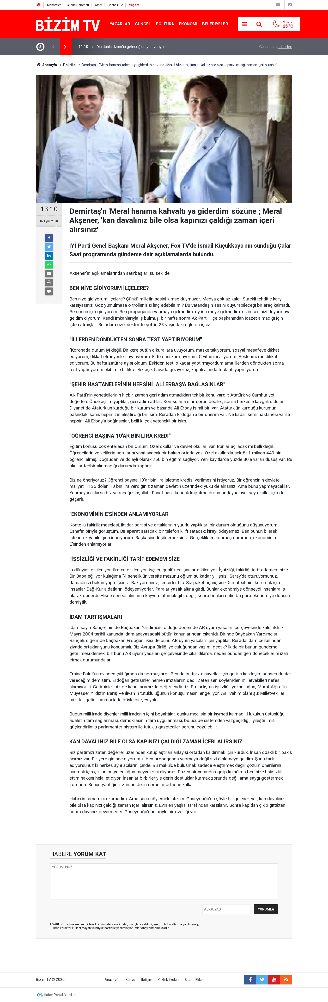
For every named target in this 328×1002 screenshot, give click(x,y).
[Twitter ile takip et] (262, 979)
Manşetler (54, 5)
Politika (165, 23)
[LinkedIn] (49, 256)
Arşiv (98, 5)
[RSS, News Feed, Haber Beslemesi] (286, 979)
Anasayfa (112, 980)
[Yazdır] (49, 282)
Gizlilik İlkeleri (168, 980)
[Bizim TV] (68, 23)
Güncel (143, 23)
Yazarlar (120, 23)
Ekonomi (188, 23)
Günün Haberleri (78, 5)
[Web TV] (278, 4)
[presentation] (53, 47)
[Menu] (245, 24)
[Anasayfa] (38, 5)
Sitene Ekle (115, 5)
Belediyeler (215, 23)
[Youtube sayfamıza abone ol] (274, 979)
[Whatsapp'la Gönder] (49, 265)
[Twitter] (49, 247)
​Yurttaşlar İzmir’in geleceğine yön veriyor (131, 46)
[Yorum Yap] (49, 291)
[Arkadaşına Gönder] (49, 273)
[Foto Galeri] (289, 4)
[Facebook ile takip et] (250, 979)
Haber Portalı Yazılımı (60, 995)
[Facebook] (49, 238)
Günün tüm (275, 46)
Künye (130, 980)
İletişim (146, 980)
